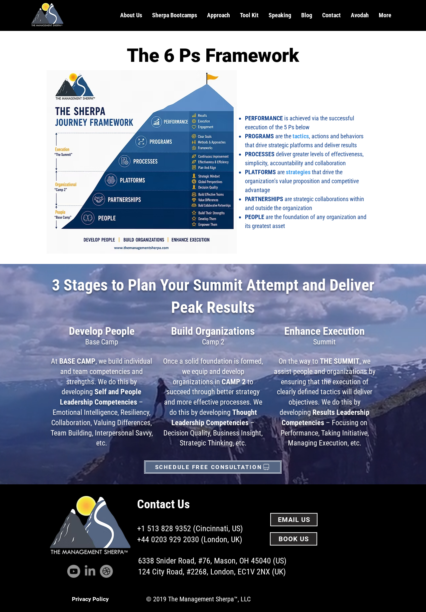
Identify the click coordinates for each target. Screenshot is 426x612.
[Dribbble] (106, 571)
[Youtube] (73, 571)
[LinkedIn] (90, 571)
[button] (131, 15)
